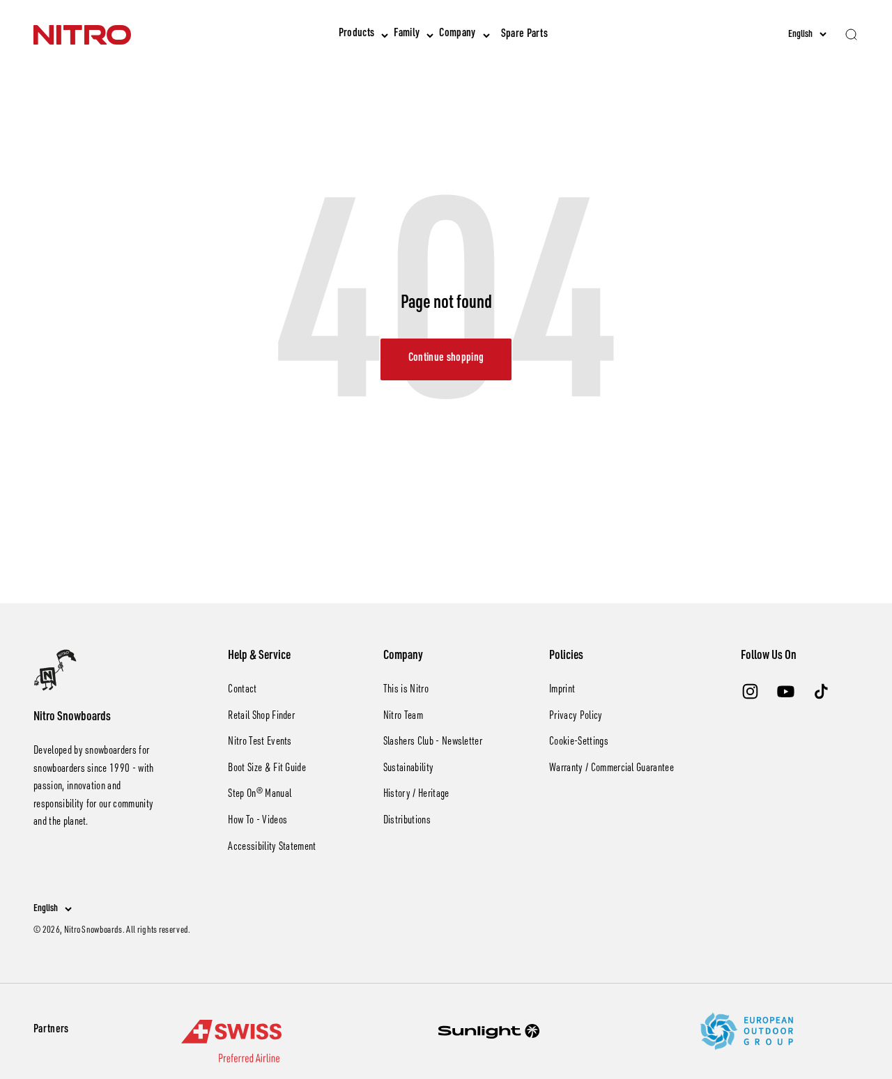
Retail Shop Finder (261, 716)
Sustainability (408, 769)
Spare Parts (524, 34)
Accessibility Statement (272, 847)
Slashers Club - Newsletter (432, 742)
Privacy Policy (575, 716)
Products (357, 34)
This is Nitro (406, 690)
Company (457, 34)
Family (407, 34)
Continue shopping (446, 358)
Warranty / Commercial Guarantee (611, 769)
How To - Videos (257, 821)
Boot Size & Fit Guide (267, 769)
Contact (242, 690)
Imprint (562, 690)
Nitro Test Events (259, 742)
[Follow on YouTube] (785, 691)
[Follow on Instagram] (750, 691)
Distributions (407, 821)
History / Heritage (416, 794)
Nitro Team (403, 716)
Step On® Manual (259, 794)
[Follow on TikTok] (821, 691)
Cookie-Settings (578, 742)
